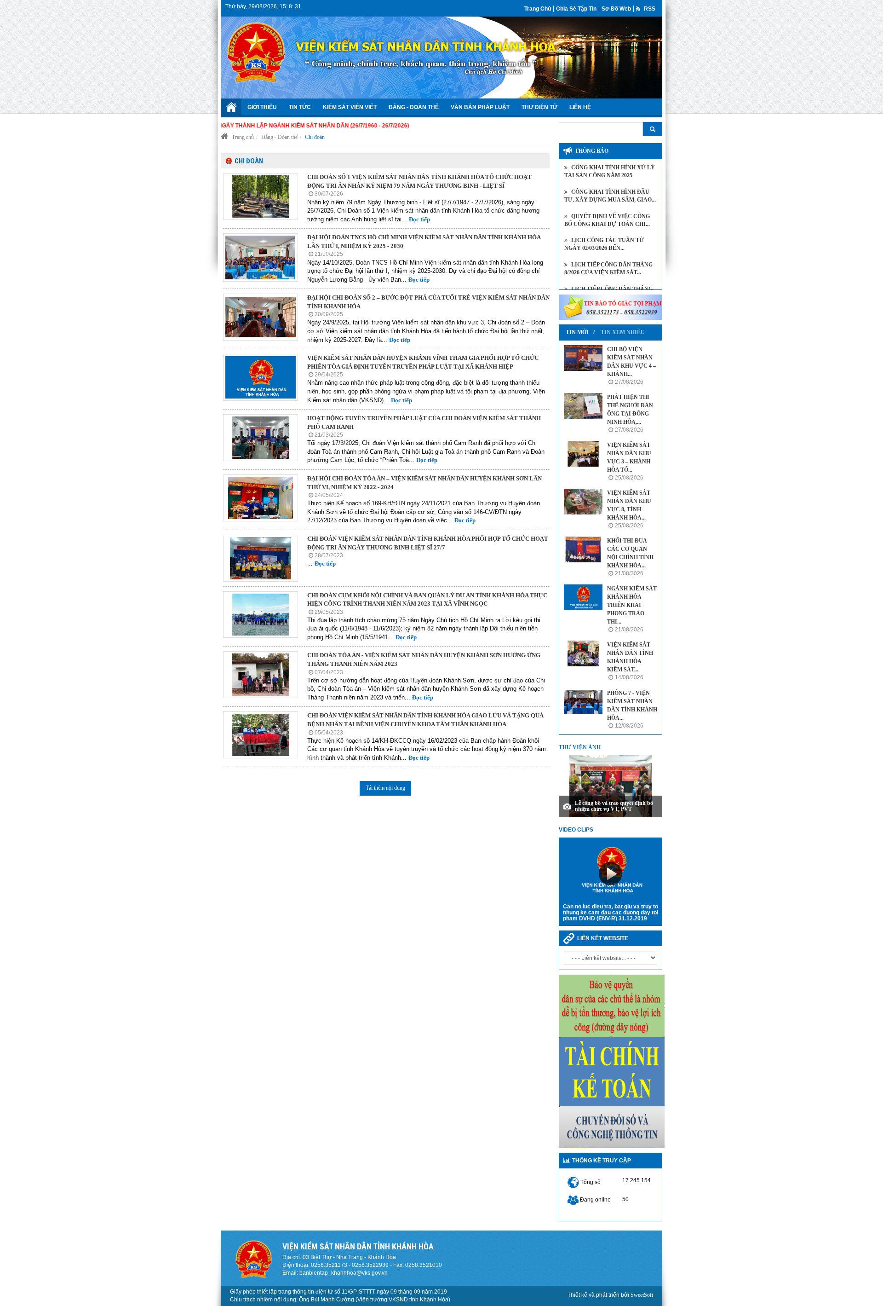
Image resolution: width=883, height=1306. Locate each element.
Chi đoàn (315, 137)
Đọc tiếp (419, 219)
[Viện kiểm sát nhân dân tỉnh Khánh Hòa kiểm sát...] (583, 653)
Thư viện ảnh (580, 747)
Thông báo (591, 151)
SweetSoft (642, 1295)
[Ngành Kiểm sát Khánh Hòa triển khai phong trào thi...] (583, 597)
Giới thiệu (262, 107)
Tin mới (577, 332)
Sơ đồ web (616, 9)
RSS (648, 9)
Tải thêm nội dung (385, 788)
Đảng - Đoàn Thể (414, 107)
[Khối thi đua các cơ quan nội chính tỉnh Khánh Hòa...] (583, 549)
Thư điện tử (539, 107)
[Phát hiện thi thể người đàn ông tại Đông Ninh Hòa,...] (583, 406)
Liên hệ (580, 107)
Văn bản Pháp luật (480, 107)
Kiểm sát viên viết (350, 107)
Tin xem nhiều (623, 332)
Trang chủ (537, 9)
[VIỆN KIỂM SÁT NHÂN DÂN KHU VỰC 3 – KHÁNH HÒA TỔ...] (583, 454)
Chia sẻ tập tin (576, 9)
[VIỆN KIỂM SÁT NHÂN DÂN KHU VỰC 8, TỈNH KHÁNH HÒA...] (583, 501)
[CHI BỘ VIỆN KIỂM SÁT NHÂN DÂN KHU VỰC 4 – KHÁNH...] (583, 358)
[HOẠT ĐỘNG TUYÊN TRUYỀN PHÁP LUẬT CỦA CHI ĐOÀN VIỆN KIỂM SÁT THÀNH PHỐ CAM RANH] (260, 437)
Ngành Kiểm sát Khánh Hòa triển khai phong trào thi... (632, 605)
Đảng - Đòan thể (279, 137)
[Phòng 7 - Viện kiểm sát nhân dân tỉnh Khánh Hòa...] (583, 702)
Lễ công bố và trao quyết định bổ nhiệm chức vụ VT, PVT (614, 806)
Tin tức (300, 107)
